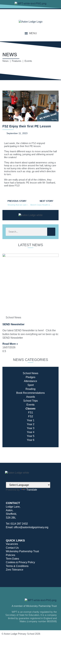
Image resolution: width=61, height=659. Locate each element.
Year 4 (30, 432)
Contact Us (12, 547)
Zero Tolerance (14, 569)
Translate (31, 489)
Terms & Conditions (17, 566)
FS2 (30, 416)
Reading (30, 389)
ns (43, 392)
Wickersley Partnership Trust (22, 551)
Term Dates (12, 558)
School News (30, 373)
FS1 (30, 412)
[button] (33, 33)
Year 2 (30, 424)
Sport (30, 385)
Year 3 (30, 428)
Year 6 (30, 440)
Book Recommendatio (29, 392)
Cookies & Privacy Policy (20, 562)
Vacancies (12, 544)
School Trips (30, 400)
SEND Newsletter (13, 324)
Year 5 (30, 436)
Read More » (10, 343)
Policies (10, 555)
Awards (30, 396)
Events (30, 404)
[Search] (51, 232)
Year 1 (30, 420)
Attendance (30, 381)
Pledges (30, 377)
